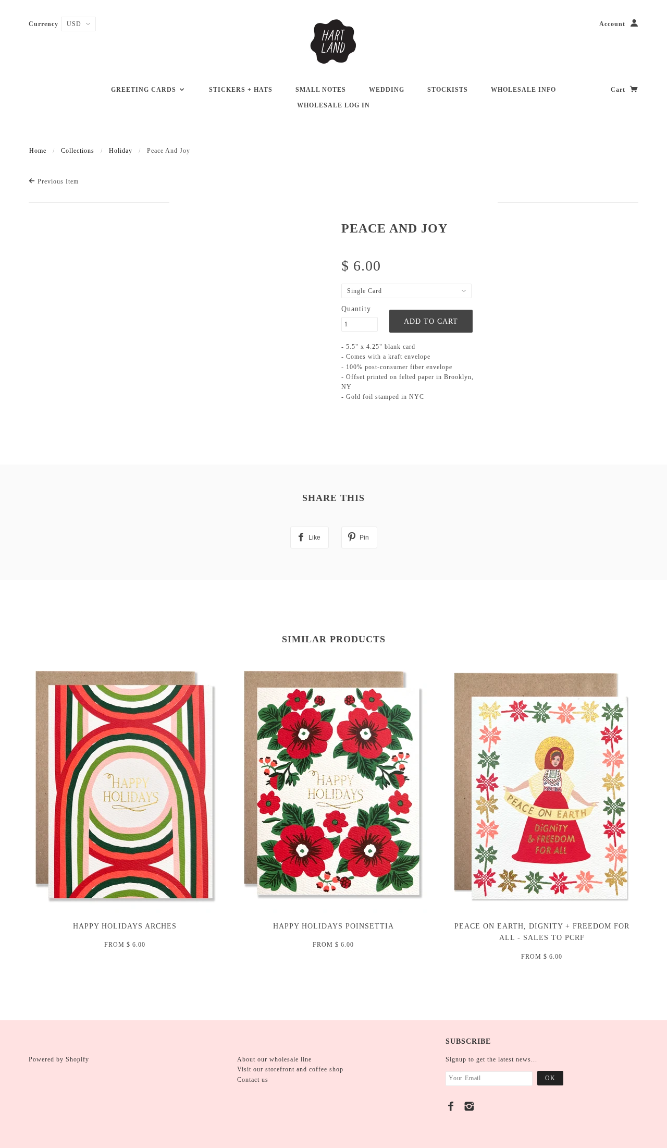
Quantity (356, 309)
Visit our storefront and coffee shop (290, 1069)
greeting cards (144, 89)
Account (612, 24)
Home (37, 150)
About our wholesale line (274, 1059)
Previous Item (57, 181)
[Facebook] (451, 1106)
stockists (447, 89)
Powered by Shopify (59, 1059)
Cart (619, 89)
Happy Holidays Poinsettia (333, 926)
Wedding (386, 89)
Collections (77, 150)
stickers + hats (241, 89)
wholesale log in (333, 105)
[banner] (333, 42)
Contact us (252, 1079)
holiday (120, 150)
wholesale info (523, 89)
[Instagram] (469, 1106)
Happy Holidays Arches (125, 926)
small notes (320, 89)
